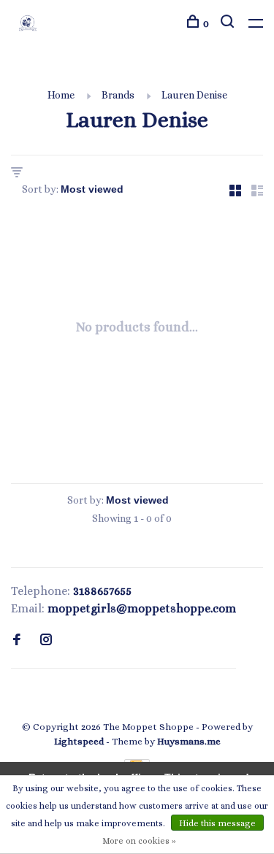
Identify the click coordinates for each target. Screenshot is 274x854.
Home (61, 95)
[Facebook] (17, 640)
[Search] (229, 23)
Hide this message (217, 823)
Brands (118, 95)
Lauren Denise (194, 95)
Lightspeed (79, 741)
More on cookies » (139, 841)
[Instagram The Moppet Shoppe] (46, 640)
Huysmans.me (189, 741)
